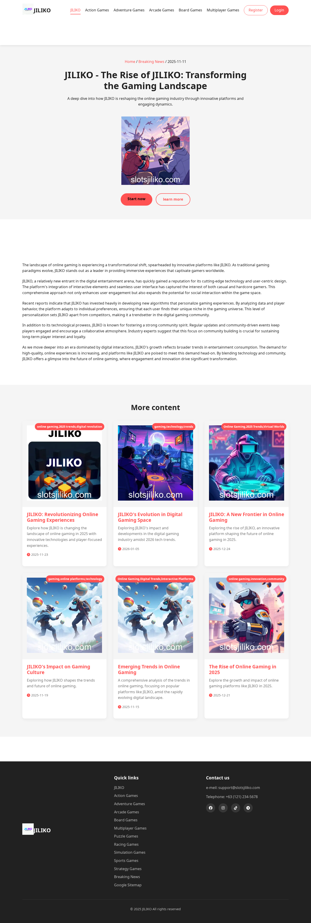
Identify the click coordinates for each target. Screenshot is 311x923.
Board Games (190, 10)
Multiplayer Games (223, 10)
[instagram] (223, 807)
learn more (173, 199)
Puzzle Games (126, 836)
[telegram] (248, 807)
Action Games (97, 10)
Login (279, 10)
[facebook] (210, 807)
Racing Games (126, 844)
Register (256, 10)
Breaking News (151, 61)
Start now (136, 198)
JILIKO (75, 10)
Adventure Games (129, 10)
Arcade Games (161, 10)
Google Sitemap (128, 884)
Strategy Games (128, 868)
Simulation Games (129, 852)
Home (130, 61)
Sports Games (126, 860)
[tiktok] (235, 807)
